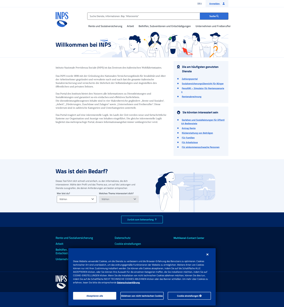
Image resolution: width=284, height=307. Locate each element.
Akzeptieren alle (95, 296)
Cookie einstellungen (188, 296)
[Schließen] (207, 254)
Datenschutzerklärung (128, 282)
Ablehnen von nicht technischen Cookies (142, 296)
